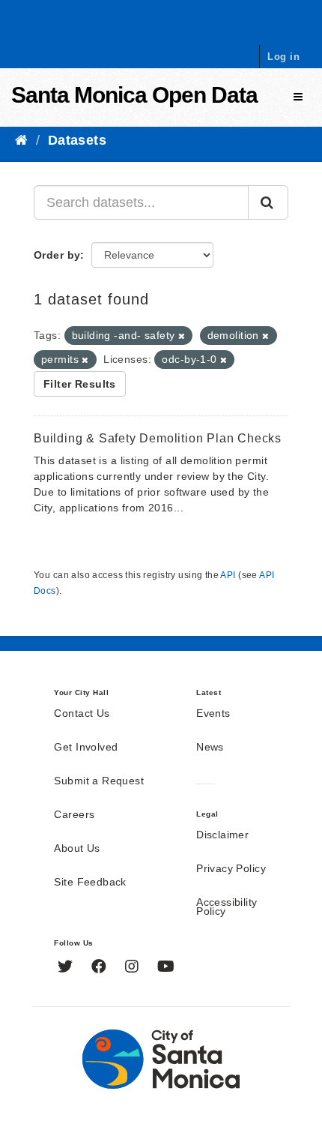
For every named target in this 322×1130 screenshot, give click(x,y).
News (210, 747)
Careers (74, 815)
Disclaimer (222, 835)
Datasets (77, 140)
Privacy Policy (231, 869)
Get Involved (86, 747)
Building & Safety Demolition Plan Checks (158, 438)
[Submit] (268, 202)
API (227, 575)
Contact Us (81, 714)
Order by (57, 255)
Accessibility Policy (226, 907)
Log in (283, 56)
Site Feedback (90, 882)
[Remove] (181, 335)
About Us (77, 849)
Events (213, 714)
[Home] (21, 140)
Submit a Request (99, 781)
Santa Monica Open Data (134, 94)
